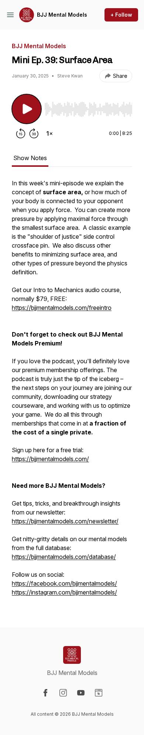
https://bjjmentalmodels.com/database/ (64, 556)
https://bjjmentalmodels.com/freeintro (62, 307)
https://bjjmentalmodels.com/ (50, 459)
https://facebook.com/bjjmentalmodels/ (64, 583)
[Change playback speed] (49, 133)
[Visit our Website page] (98, 692)
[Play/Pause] (26, 109)
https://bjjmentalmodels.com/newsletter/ (65, 521)
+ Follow (121, 14)
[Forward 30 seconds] (34, 133)
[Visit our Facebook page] (45, 692)
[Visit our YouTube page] (81, 692)
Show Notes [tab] (30, 158)
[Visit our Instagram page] (63, 692)
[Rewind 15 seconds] (21, 133)
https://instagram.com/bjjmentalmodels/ (64, 592)
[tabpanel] (72, 391)
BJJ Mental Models (62, 14)
